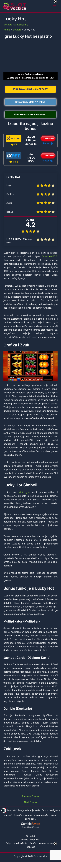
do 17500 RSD (31, 157)
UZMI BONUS (48, 138)
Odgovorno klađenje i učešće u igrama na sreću (30, 843)
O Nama (30, 836)
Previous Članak (30, 796)
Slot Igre (7, 24)
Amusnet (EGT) (22, 24)
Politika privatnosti (30, 839)
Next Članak (30, 802)
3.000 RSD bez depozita (31, 140)
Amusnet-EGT (49, 256)
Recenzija (48, 143)
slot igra (24, 492)
